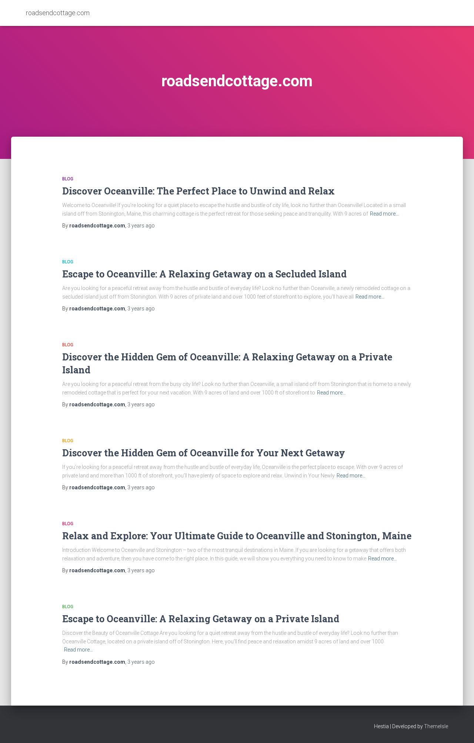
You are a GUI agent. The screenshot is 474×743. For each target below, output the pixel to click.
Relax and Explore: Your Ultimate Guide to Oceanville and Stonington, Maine (236, 536)
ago (141, 226)
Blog (67, 178)
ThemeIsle (436, 726)
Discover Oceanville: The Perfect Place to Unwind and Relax (198, 191)
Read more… (384, 214)
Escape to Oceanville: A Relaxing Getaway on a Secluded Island (204, 274)
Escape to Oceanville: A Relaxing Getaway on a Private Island (200, 619)
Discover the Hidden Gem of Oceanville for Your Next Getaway (203, 453)
